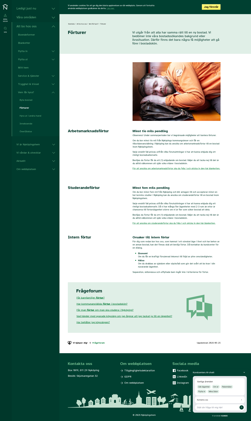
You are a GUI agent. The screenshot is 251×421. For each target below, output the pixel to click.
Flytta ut (23, 59)
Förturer (24, 108)
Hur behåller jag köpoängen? (93, 322)
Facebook (182, 370)
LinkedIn (181, 376)
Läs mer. (111, 8)
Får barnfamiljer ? (90, 297)
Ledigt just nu (26, 8)
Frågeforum (98, 343)
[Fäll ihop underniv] (53, 26)
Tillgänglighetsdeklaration (139, 370)
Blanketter (24, 43)
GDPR (127, 376)
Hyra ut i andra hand (30, 116)
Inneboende (26, 124)
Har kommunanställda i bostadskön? (101, 304)
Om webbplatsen (26, 169)
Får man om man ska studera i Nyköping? (104, 310)
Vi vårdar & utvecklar (28, 152)
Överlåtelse (26, 131)
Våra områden (26, 17)
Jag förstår (211, 7)
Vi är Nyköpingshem (28, 144)
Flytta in (22, 51)
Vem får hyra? (26, 92)
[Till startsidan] (5, 7)
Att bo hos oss (26, 26)
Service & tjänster (28, 76)
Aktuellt (20, 161)
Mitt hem (23, 67)
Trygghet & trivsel (28, 84)
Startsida (71, 24)
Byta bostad (26, 100)
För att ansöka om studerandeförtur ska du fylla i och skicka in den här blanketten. (174, 223)
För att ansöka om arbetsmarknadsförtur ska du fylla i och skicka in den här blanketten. (176, 168)
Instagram (182, 383)
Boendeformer (26, 34)
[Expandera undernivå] (53, 8)
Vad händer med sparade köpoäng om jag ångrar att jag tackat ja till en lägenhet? (124, 316)
